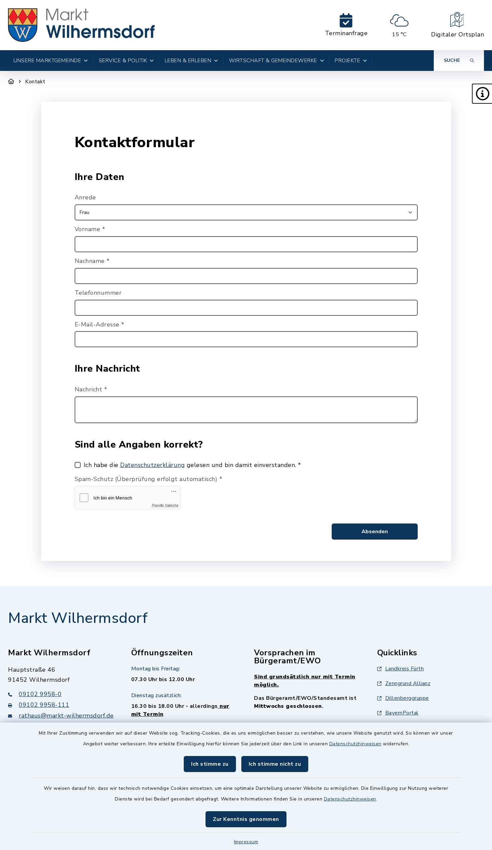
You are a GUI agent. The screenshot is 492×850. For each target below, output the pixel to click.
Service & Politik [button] (123, 60)
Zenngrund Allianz (408, 683)
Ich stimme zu (210, 764)
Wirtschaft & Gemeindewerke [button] (273, 60)
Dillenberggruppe (407, 698)
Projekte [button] (347, 60)
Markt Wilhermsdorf (78, 618)
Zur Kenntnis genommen (246, 819)
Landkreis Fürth (404, 668)
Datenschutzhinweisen (355, 744)
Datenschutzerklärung (152, 465)
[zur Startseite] (81, 25)
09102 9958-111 (44, 705)
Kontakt (35, 81)
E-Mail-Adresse (100, 324)
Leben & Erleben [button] (188, 60)
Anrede (85, 197)
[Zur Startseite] (11, 82)
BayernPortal (402, 713)
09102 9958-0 (40, 694)
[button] (482, 94)
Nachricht (91, 389)
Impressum (246, 842)
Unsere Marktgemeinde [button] (47, 60)
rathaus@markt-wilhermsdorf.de (66, 716)
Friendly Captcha (165, 505)
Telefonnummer (98, 293)
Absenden (374, 531)
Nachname (92, 261)
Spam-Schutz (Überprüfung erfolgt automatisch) (149, 479)
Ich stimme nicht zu (275, 764)
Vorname (90, 229)
